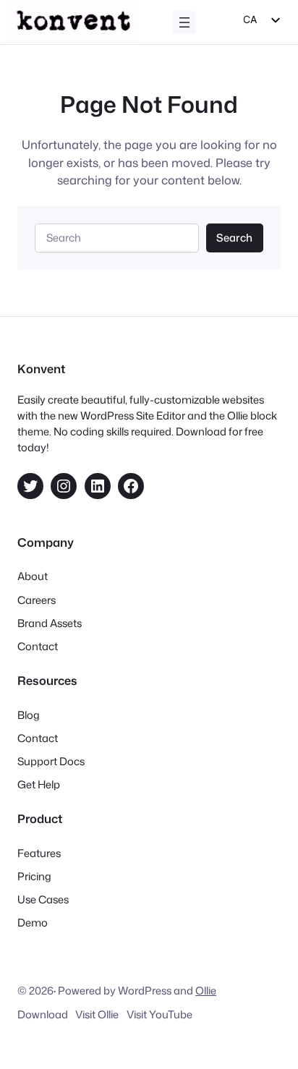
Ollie (205, 990)
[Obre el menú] (184, 22)
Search (234, 237)
